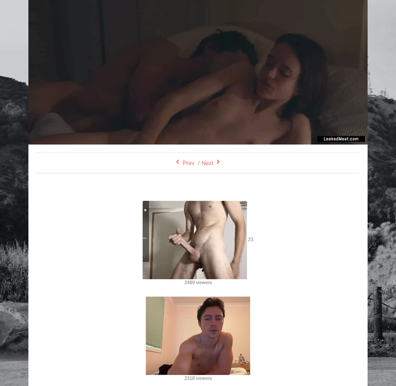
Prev (188, 162)
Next (207, 162)
